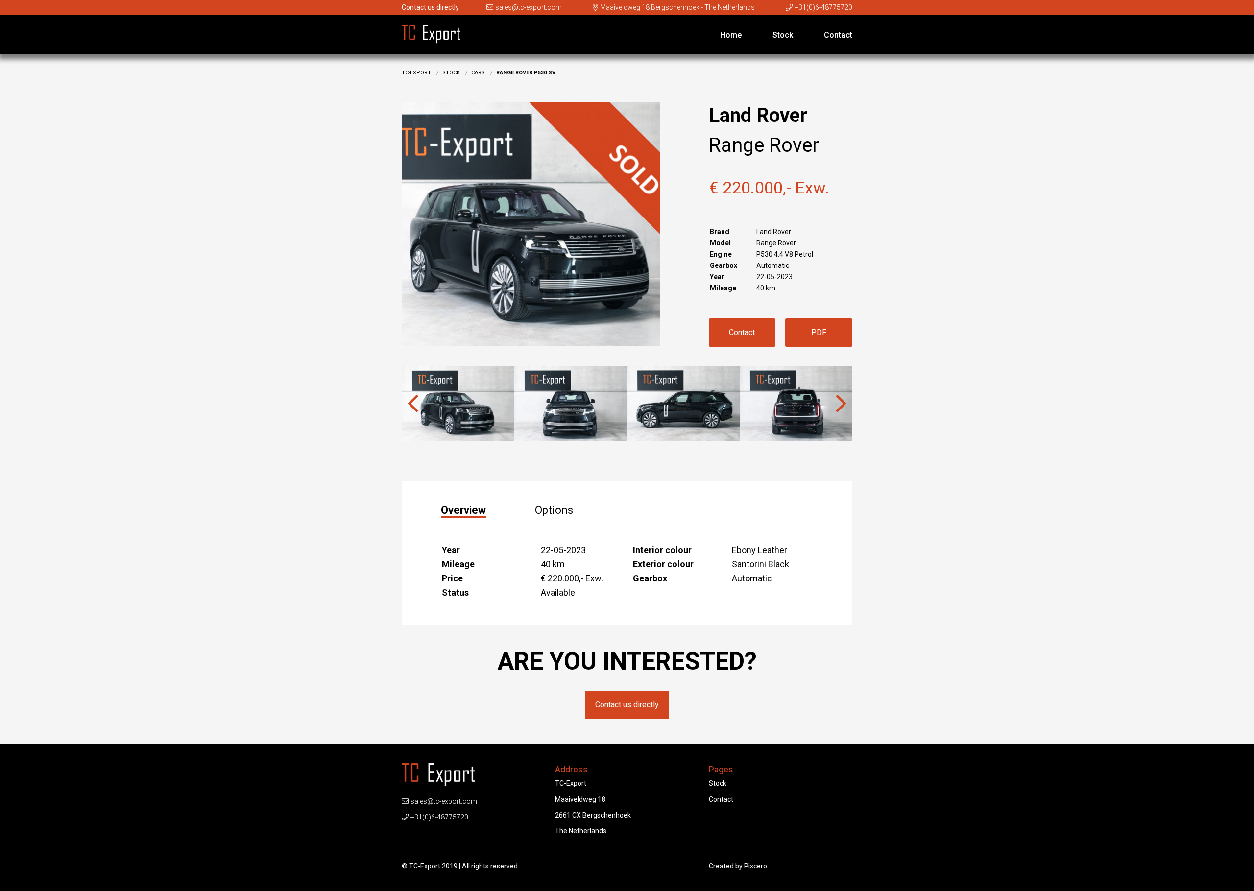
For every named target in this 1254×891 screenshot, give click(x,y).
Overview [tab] (463, 510)
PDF (818, 332)
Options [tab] (554, 510)
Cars (478, 73)
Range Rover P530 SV (525, 73)
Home (731, 35)
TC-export (416, 73)
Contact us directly (627, 704)
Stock (782, 35)
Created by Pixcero (738, 866)
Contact (838, 35)
